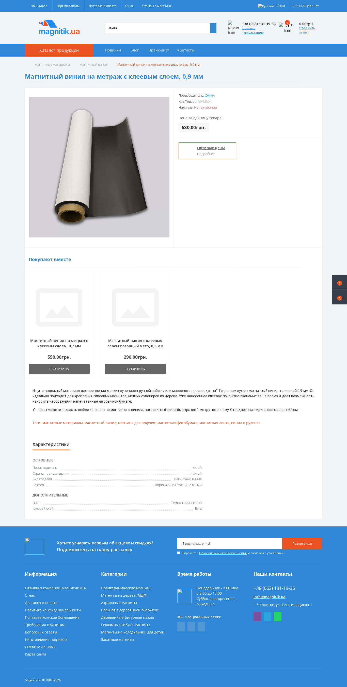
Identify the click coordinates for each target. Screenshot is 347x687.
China (210, 95)
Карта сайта (35, 654)
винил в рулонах (245, 422)
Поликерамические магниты (126, 588)
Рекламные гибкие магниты (125, 624)
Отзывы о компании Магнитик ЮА (55, 588)
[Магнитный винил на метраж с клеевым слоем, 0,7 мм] (59, 307)
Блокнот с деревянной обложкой (129, 610)
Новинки (113, 50)
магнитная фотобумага (177, 422)
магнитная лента (214, 422)
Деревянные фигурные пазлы (127, 617)
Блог (135, 50)
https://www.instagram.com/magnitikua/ (201, 626)
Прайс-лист (158, 50)
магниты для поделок (137, 422)
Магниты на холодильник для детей (132, 632)
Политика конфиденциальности (53, 610)
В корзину (59, 369)
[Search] (213, 28)
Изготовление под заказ (46, 639)
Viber (257, 616)
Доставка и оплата (103, 6)
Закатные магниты (117, 639)
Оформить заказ (307, 30)
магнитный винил (100, 422)
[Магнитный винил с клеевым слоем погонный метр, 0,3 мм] (135, 307)
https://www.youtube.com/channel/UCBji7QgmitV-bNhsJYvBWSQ (191, 626)
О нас (129, 6)
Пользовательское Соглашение (223, 553)
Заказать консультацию (253, 30)
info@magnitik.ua (270, 596)
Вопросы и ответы (41, 632)
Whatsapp (277, 616)
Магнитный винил (94, 64)
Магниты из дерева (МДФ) (124, 595)
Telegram (267, 616)
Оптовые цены (211, 147)
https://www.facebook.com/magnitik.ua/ (181, 626)
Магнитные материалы (52, 64)
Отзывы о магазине (157, 6)
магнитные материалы (62, 422)
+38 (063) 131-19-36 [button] (274, 588)
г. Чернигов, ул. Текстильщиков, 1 (283, 604)
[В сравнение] (88, 286)
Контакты (186, 50)
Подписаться (302, 543)
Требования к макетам (45, 624)
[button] (339, 297)
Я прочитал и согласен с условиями (232, 553)
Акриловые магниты (119, 602)
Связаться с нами (40, 646)
